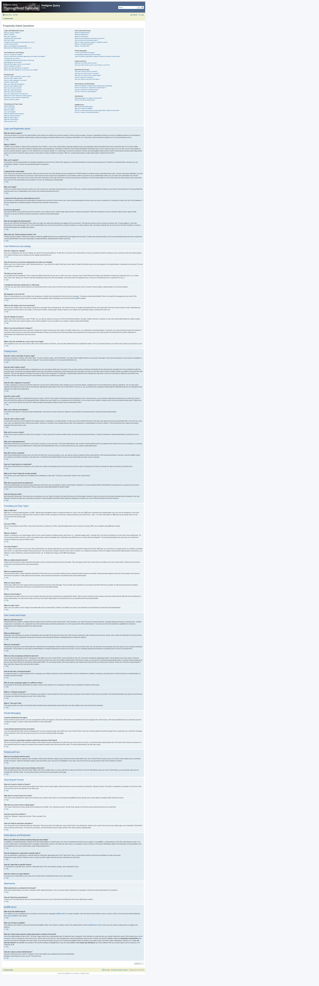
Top (7, 139)
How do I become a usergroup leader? (86, 40)
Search (139, 7)
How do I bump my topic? (11, 99)
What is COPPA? (9, 34)
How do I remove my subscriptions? (86, 91)
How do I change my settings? (13, 54)
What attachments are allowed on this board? (88, 98)
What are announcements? (12, 115)
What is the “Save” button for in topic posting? (18, 95)
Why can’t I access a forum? (12, 88)
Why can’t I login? (9, 40)
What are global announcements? (14, 113)
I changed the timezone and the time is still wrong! (19, 60)
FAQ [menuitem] (16, 15)
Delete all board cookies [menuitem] (120, 970)
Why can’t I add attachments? (13, 90)
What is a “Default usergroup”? (84, 44)
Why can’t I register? (10, 36)
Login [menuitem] (142, 15)
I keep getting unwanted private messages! (88, 54)
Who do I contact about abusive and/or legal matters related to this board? (97, 110)
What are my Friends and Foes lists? (86, 63)
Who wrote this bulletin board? (84, 106)
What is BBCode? (9, 106)
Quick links (8, 15)
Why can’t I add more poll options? (14, 84)
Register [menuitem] (135, 15)
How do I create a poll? (11, 82)
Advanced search (142, 7)
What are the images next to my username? (17, 64)
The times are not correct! (12, 58)
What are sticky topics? (11, 117)
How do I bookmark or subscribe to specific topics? (90, 87)
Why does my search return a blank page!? (88, 75)
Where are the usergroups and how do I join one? (90, 38)
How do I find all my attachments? (85, 100)
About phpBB (11, 916)
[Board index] (21, 7)
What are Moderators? (81, 34)
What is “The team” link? (82, 46)
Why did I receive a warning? (13, 91)
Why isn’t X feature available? (83, 108)
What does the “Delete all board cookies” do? (17, 48)
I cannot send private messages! (85, 52)
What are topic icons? (10, 121)
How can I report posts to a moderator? (16, 93)
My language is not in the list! (12, 62)
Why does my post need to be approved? (16, 97)
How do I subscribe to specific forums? (86, 89)
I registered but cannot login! (12, 38)
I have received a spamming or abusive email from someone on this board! (97, 56)
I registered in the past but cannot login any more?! (19, 42)
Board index (9, 970)
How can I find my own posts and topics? (87, 79)
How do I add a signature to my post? (15, 80)
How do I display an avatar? (12, 66)
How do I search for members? (84, 77)
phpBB (76, 298)
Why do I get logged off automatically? (15, 46)
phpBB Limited (60, 914)
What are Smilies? (9, 110)
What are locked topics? (11, 119)
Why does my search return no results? (87, 73)
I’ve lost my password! (11, 44)
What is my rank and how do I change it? (16, 68)
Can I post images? (10, 112)
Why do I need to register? (12, 32)
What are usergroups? (81, 36)
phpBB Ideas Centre (95, 925)
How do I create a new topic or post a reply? (17, 76)
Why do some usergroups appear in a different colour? (91, 42)
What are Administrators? (82, 32)
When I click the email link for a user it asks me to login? (21, 70)
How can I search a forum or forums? (86, 71)
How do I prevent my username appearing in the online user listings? (24, 56)
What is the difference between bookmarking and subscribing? (93, 86)
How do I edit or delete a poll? (13, 86)
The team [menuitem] (107, 970)
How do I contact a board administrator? (87, 112)
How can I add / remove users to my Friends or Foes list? (92, 65)
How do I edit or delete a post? (13, 78)
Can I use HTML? (9, 108)
